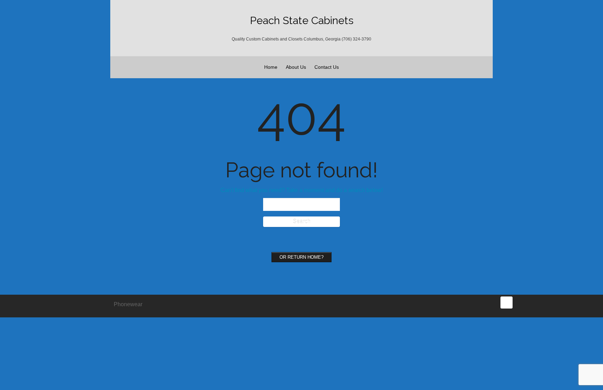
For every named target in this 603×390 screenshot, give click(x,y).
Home (270, 67)
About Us (296, 67)
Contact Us (326, 67)
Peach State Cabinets (301, 20)
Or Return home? (301, 257)
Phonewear (128, 304)
